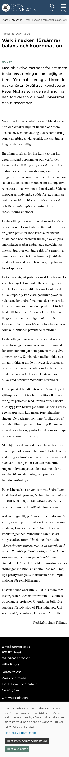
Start (5, 19)
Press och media (14, 678)
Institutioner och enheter (20, 684)
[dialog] (34, 729)
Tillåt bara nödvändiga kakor (27, 740)
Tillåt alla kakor (17, 749)
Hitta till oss (10, 664)
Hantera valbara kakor (20, 732)
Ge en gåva (10, 690)
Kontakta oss (11, 672)
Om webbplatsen (15, 697)
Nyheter (17, 19)
